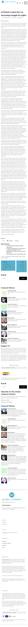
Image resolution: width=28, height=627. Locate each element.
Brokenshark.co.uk (15, 415)
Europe (20, 256)
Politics (2, 257)
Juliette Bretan (20, 17)
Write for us (4, 524)
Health (23, 256)
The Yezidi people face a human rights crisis (16, 254)
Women (6, 257)
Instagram (4, 545)
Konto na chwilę (10, 234)
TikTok (3, 547)
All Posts (4, 520)
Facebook (4, 541)
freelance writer (22, 458)
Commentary (8, 256)
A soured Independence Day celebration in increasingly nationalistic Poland (16, 249)
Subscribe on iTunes (5, 400)
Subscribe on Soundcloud (6, 402)
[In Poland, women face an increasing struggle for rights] (5, 20)
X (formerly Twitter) (6, 543)
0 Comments (13, 17)
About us (4, 522)
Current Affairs (15, 256)
